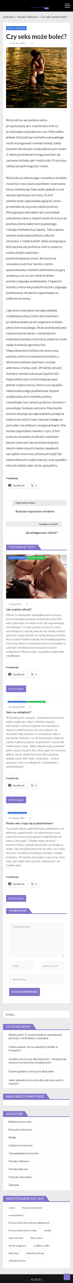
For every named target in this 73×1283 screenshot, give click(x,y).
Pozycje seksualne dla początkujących (29, 1222)
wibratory (14, 1253)
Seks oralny (36, 1237)
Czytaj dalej (16, 688)
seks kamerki (16, 1237)
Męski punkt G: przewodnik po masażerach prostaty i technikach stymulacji (35, 1036)
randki (47, 1230)
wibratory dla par (35, 1253)
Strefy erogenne (17, 1245)
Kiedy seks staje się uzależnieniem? (29, 823)
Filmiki (12, 1137)
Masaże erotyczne (32, 1207)
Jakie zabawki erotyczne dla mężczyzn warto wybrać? (36, 1081)
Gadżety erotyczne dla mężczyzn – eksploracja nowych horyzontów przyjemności (37, 1060)
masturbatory (16, 1215)
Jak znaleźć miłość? (19, 609)
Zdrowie (14, 1185)
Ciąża (12, 1207)
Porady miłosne (36, 558)
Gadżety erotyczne (21, 1145)
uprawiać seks (15, 762)
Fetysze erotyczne (20, 1129)
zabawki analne (17, 1260)
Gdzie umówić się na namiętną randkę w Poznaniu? (33, 1048)
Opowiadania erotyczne (24, 1153)
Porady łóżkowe (16, 28)
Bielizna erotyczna (20, 1121)
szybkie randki (41, 1245)
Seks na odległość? (18, 712)
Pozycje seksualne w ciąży (23, 1230)
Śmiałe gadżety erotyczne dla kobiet (31, 1071)
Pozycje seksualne (20, 1177)
